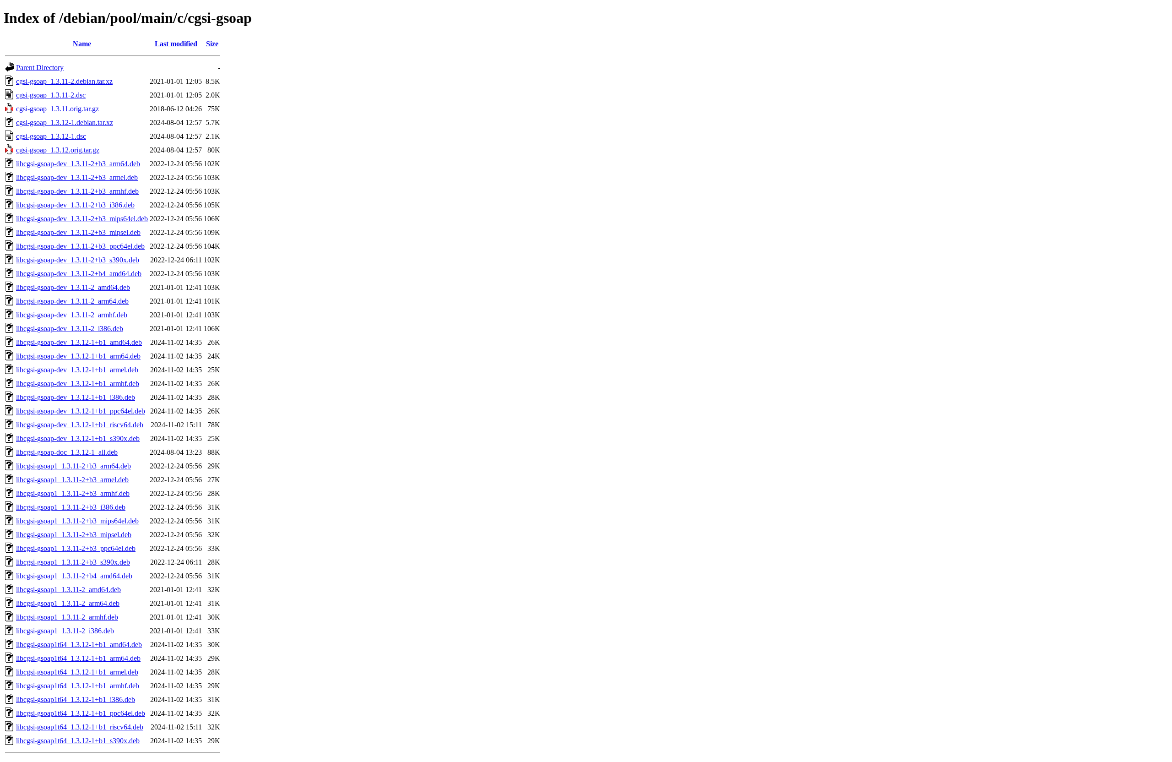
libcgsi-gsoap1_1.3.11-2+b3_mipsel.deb (73, 535)
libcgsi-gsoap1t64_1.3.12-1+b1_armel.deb (77, 672)
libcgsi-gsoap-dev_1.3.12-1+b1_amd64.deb (79, 342)
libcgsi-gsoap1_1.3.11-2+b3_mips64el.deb (77, 521)
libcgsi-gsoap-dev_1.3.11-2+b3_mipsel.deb (78, 232)
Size (212, 44)
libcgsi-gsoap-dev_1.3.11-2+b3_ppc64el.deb (80, 246)
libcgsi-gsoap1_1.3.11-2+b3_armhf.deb (73, 493)
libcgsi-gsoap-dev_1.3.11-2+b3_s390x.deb (77, 260)
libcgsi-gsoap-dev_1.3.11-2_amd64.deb (73, 287)
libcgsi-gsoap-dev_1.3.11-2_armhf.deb (71, 315)
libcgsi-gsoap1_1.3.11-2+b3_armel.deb (72, 480)
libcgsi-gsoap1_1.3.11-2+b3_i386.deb (70, 507)
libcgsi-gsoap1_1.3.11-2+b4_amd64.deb (74, 576)
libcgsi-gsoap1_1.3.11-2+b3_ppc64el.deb (76, 548)
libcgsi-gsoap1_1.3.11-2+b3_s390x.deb (73, 562)
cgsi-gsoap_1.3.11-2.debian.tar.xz (64, 81)
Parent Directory (40, 67)
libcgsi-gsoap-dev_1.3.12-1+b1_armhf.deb (77, 383)
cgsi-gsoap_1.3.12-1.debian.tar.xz (64, 122)
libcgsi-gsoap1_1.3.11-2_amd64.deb (68, 589)
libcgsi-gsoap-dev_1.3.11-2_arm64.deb (72, 301)
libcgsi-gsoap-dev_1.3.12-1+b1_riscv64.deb (79, 425)
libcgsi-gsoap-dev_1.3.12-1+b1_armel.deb (77, 370)
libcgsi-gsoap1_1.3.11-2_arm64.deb (67, 603)
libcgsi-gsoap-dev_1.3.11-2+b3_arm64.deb (78, 164)
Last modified (176, 44)
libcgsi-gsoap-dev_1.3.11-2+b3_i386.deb (75, 205)
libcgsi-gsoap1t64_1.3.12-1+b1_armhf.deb (77, 686)
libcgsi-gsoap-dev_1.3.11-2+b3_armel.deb (77, 177)
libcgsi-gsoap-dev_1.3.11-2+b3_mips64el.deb (82, 219)
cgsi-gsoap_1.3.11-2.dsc (51, 95)
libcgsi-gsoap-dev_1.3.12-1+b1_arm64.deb (78, 356)
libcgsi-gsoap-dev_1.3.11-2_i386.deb (69, 328)
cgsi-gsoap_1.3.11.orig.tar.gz (57, 109)
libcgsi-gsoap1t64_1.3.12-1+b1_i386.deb (75, 699)
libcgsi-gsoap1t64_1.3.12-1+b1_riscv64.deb (79, 727)
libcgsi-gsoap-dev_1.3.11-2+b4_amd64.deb (78, 274)
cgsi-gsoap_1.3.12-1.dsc (51, 136)
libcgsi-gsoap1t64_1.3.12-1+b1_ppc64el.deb (80, 713)
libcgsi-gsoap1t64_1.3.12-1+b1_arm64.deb (78, 658)
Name (82, 44)
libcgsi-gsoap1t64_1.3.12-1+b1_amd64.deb (79, 644)
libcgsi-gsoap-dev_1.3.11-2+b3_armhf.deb (77, 191)
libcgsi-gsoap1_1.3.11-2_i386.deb (65, 631)
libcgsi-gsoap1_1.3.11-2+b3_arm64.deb (73, 466)
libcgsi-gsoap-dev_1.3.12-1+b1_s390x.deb (78, 438)
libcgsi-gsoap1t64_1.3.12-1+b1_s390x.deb (78, 741)
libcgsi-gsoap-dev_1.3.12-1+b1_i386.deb (75, 397)
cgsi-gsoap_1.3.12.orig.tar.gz (57, 150)
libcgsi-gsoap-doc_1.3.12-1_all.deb (67, 452)
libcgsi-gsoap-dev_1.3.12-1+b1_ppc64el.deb (80, 411)
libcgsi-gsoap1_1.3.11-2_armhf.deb (67, 617)
